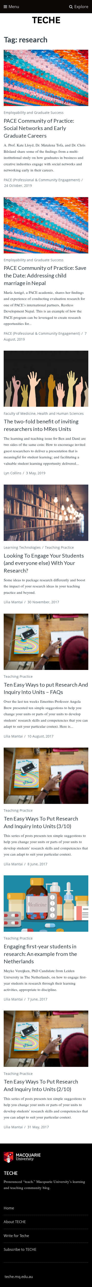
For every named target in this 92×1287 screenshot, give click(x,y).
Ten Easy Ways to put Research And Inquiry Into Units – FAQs (46, 688)
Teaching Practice (59, 547)
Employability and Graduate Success (34, 112)
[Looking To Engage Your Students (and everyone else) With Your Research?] (46, 513)
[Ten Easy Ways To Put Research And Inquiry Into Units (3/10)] (46, 776)
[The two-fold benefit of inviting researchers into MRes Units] (46, 379)
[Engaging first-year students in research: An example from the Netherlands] (46, 903)
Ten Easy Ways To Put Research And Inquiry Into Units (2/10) (41, 1085)
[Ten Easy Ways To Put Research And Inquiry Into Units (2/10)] (46, 1039)
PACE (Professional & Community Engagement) (42, 180)
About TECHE (15, 1221)
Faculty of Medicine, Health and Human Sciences (44, 413)
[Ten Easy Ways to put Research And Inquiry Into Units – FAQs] (46, 642)
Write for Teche (16, 1235)
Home (9, 1207)
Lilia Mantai (13, 602)
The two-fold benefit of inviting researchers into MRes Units (41, 425)
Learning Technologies (22, 547)
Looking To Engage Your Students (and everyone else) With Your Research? (44, 563)
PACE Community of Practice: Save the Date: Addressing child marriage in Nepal (45, 275)
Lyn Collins (12, 473)
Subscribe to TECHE (20, 1249)
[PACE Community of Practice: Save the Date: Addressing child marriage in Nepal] (46, 225)
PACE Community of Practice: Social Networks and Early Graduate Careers (39, 128)
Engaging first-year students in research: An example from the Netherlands (40, 954)
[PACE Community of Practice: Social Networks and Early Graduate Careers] (46, 78)
